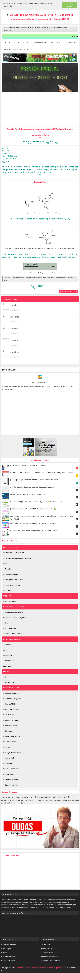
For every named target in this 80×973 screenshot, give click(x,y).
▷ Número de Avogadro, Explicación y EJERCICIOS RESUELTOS (34, 523)
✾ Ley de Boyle (8, 715)
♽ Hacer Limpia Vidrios (11, 585)
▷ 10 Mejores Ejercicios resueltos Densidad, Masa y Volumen (34, 480)
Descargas (7, 949)
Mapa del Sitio (48, 953)
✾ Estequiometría (9, 742)
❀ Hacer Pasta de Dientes (12, 634)
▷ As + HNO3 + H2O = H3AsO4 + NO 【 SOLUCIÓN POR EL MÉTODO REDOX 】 (35, 797)
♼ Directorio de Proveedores (13, 553)
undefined (14, 305)
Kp (76, 291)
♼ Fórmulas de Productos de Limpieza (17, 558)
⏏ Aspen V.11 (7, 645)
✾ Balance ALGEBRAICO (11, 709)
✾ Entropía (7, 747)
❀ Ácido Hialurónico (10, 628)
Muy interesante (9, 957)
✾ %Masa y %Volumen (11, 720)
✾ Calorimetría (8, 774)
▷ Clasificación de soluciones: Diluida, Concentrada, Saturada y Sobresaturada (42, 472)
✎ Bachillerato (8, 682)
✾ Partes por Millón (10, 726)
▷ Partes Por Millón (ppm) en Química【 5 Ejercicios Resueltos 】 (35, 530)
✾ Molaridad (7, 763)
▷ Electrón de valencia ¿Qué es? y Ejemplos (27, 494)
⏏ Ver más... (7, 666)
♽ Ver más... (7, 591)
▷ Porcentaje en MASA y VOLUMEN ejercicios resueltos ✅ (33, 509)
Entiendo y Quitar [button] (69, 5)
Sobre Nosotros (47, 949)
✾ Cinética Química (10, 780)
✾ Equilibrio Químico (10, 785)
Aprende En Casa (9, 960)
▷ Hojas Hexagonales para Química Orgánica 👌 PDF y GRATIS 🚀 (36, 501)
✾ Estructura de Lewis (11, 769)
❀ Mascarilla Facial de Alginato (14, 618)
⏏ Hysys (6, 650)
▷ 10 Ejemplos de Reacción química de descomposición (32, 487)
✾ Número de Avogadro (12, 699)
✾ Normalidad (8, 758)
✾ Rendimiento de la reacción (14, 736)
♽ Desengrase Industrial (12, 574)
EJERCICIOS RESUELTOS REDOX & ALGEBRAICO (28, 465)
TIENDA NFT (7, 596)
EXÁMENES (6, 672)
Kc (73, 291)
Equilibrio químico (66, 291)
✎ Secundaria (8, 677)
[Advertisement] (40, 108)
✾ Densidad (7, 731)
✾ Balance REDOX (9, 704)
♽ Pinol (5, 564)
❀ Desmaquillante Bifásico (13, 612)
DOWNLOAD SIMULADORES (12, 639)
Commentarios (15, 49)
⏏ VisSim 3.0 (7, 655)
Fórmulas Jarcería (9, 945)
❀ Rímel (6, 623)
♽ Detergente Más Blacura (13, 580)
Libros (5, 953)
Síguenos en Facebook (50, 957)
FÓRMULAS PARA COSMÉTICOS (13, 607)
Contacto (46, 945)
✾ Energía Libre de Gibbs (12, 753)
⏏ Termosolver (8, 661)
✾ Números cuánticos (11, 693)
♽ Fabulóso (7, 569)
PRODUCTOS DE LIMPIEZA (11, 547)
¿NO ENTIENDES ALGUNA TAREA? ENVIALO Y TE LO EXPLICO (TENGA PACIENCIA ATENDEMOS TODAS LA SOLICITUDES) (36, 29)
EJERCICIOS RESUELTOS (11, 688)
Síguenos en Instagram (51, 960)
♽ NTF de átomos (9, 601)
